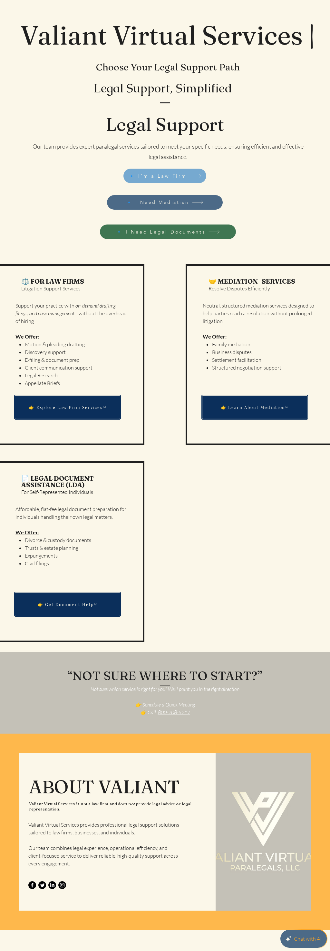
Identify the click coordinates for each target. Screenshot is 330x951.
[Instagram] (62, 885)
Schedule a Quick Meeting (168, 704)
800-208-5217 (174, 712)
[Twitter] (42, 885)
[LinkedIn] (52, 885)
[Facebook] (32, 885)
